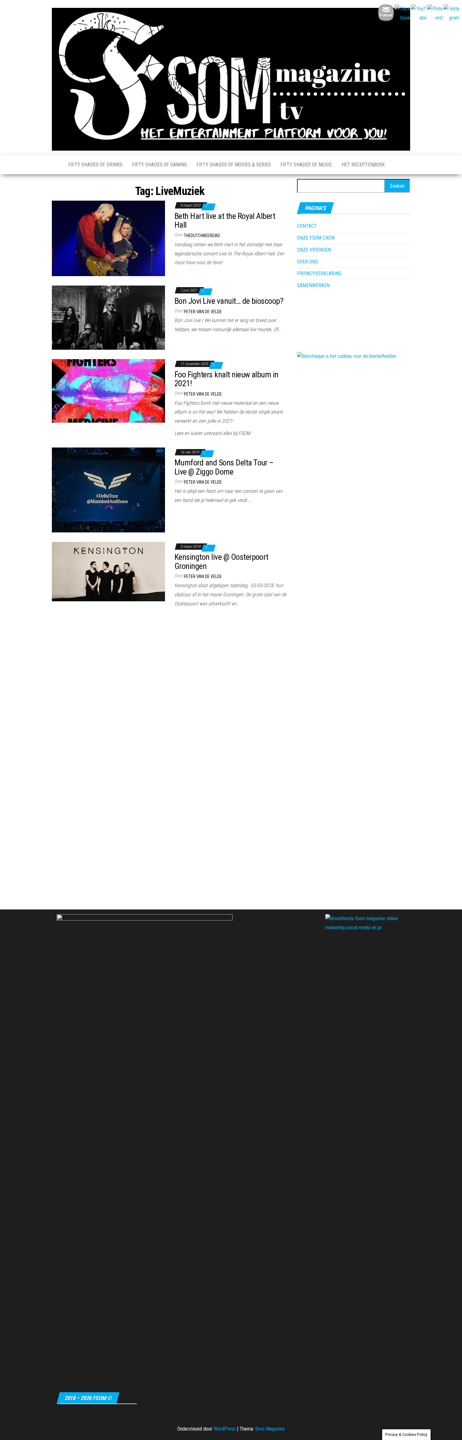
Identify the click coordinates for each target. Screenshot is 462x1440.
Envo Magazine (270, 1429)
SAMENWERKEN (313, 285)
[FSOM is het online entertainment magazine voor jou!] (55, 164)
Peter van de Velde (203, 311)
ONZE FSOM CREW (316, 238)
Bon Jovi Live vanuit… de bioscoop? (228, 301)
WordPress (225, 1429)
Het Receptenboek (363, 165)
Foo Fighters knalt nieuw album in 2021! (226, 379)
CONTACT (307, 226)
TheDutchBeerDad (202, 235)
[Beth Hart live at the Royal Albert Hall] (108, 238)
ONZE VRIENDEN (314, 250)
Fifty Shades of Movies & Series (233, 165)
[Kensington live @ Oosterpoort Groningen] (108, 571)
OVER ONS (307, 262)
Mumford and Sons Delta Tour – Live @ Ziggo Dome (224, 467)
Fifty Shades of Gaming (159, 165)
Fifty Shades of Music (306, 165)
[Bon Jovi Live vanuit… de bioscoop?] (108, 317)
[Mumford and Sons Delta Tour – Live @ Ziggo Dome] (108, 489)
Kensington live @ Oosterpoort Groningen (221, 561)
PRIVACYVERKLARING (319, 273)
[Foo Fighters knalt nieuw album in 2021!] (108, 390)
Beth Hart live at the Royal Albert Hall (224, 220)
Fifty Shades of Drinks (95, 165)
